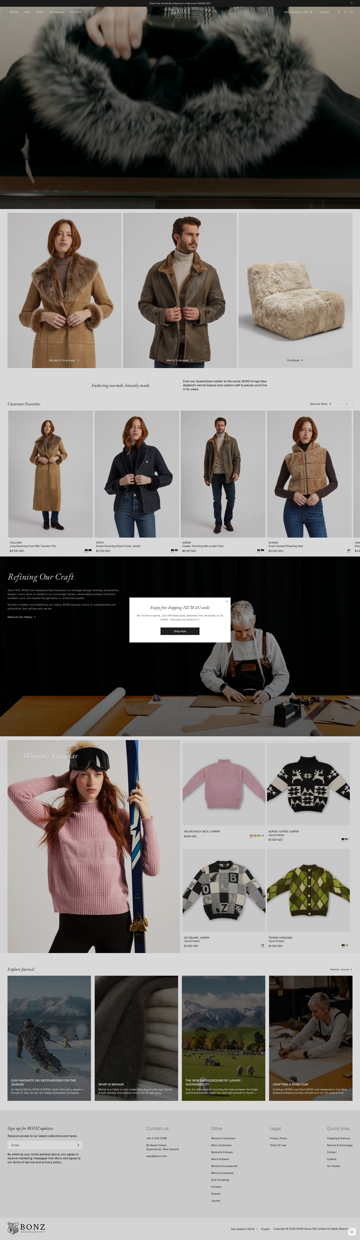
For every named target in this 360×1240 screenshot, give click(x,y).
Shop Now (180, 631)
